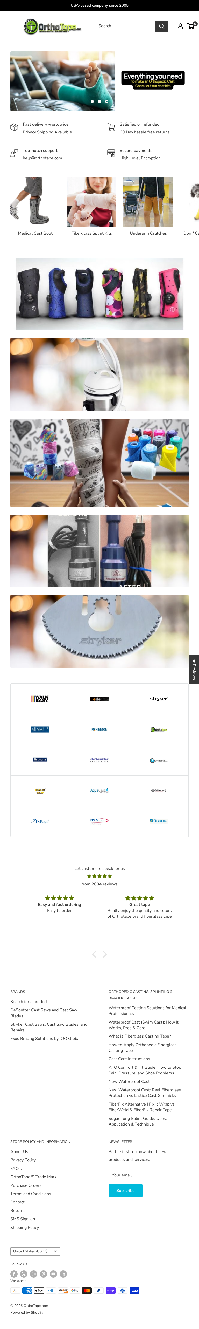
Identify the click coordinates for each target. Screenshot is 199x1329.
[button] (95, 954)
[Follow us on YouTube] (53, 1274)
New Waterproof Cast (129, 1082)
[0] (191, 26)
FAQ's (16, 1168)
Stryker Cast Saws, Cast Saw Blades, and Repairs (48, 1027)
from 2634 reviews (100, 884)
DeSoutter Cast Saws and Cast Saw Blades (43, 1013)
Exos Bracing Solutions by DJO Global (45, 1038)
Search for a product (29, 1002)
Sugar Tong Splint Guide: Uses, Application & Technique (138, 1121)
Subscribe (125, 1191)
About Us (19, 1152)
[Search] (161, 26)
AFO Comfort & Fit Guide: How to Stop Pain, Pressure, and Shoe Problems (145, 1070)
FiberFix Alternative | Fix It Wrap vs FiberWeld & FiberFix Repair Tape (142, 1107)
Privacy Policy (23, 1160)
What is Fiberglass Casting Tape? (140, 1036)
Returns (17, 1211)
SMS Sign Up (22, 1219)
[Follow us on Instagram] (33, 1274)
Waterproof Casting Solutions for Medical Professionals (147, 1011)
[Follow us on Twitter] (23, 1274)
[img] (99, 877)
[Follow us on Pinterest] (43, 1274)
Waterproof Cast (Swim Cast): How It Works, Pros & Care (144, 1025)
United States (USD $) (30, 1251)
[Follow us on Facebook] (14, 1274)
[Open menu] (13, 26)
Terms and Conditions (30, 1194)
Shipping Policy (24, 1227)
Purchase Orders (25, 1185)
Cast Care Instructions (129, 1059)
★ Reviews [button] (194, 669)
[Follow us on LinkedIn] (63, 1274)
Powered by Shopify (26, 1312)
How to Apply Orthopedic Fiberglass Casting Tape (143, 1047)
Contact (17, 1202)
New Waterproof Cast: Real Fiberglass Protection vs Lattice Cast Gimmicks (145, 1093)
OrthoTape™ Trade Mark (33, 1177)
